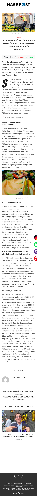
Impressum (27, 483)
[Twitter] (18, 476)
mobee (16, 64)
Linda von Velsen (15, 52)
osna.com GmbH (19, 483)
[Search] (35, 4)
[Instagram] (22, 476)
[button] (3, 426)
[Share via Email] (22, 371)
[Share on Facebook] (17, 371)
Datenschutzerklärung (9, 485)
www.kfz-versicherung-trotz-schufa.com (20, 489)
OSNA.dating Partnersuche (9, 488)
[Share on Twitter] (18, 371)
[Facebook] (14, 476)
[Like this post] (14, 371)
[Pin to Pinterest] (20, 371)
